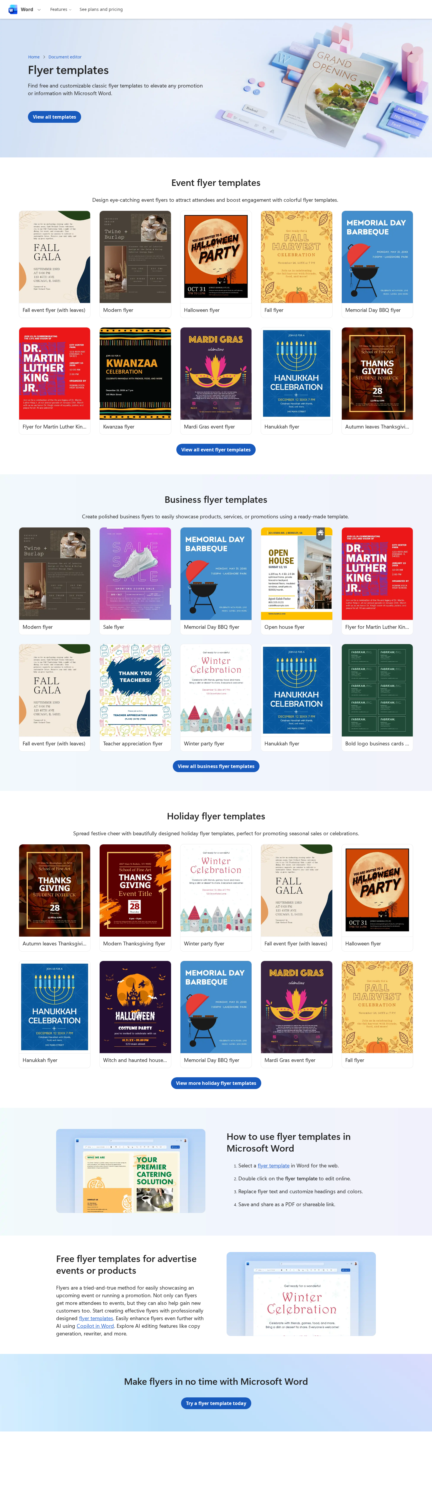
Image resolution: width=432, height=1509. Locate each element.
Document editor (65, 57)
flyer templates (96, 1318)
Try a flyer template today (216, 1403)
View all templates (54, 117)
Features (58, 9)
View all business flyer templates (216, 766)
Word (27, 9)
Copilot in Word (95, 1325)
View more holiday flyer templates (216, 1083)
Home (34, 57)
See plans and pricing (101, 9)
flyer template (273, 1165)
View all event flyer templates (216, 449)
